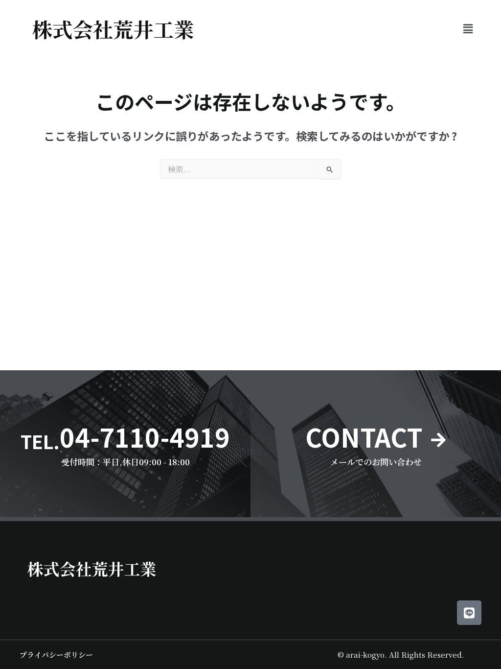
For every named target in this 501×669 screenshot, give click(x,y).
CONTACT (364, 436)
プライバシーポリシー (56, 654)
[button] (468, 28)
